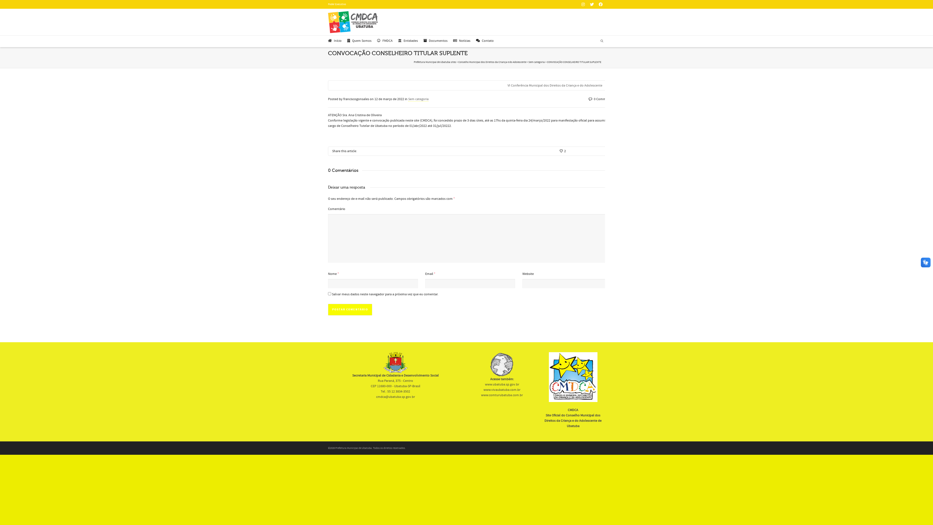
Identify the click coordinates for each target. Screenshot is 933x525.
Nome (332, 274)
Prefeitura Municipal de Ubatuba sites (435, 62)
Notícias (464, 41)
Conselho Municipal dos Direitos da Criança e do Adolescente (492, 62)
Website (528, 274)
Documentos (438, 41)
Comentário (336, 209)
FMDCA (387, 41)
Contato (488, 41)
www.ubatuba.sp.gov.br (502, 384)
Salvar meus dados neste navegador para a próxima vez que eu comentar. (385, 294)
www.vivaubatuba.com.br (502, 390)
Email (429, 274)
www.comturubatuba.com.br (502, 395)
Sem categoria (536, 62)
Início (338, 41)
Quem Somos (361, 41)
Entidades (411, 41)
